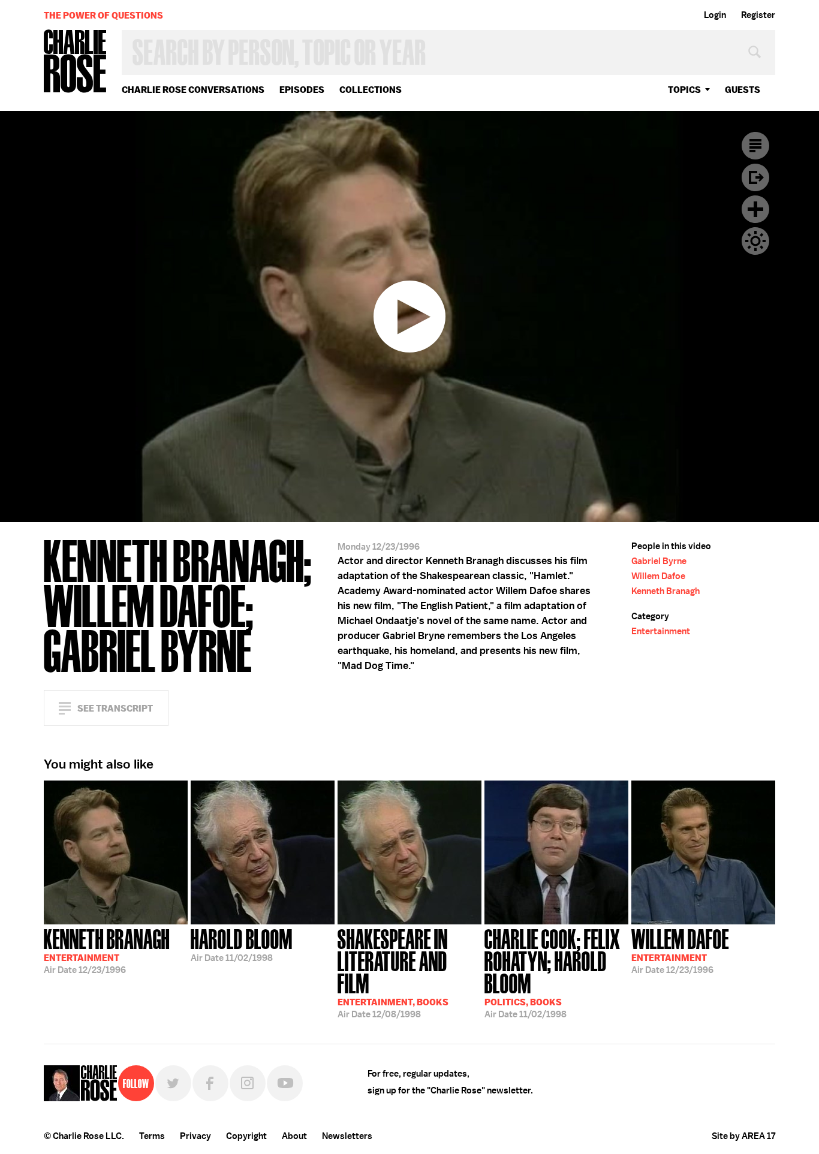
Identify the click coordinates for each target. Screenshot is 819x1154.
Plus (755, 209)
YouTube (285, 1083)
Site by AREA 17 (743, 1136)
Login (715, 15)
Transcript (755, 145)
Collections (370, 89)
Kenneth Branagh (665, 591)
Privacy (195, 1136)
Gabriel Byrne (658, 561)
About (294, 1136)
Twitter (173, 1083)
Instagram (248, 1083)
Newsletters (347, 1136)
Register (758, 15)
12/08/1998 (393, 972)
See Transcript (115, 708)
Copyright (246, 1136)
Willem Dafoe (658, 576)
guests (742, 89)
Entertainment (660, 631)
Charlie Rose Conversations (193, 89)
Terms (152, 1136)
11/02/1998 (242, 944)
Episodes (301, 89)
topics (684, 89)
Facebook (210, 1083)
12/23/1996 (107, 950)
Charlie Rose (75, 62)
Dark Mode (755, 241)
